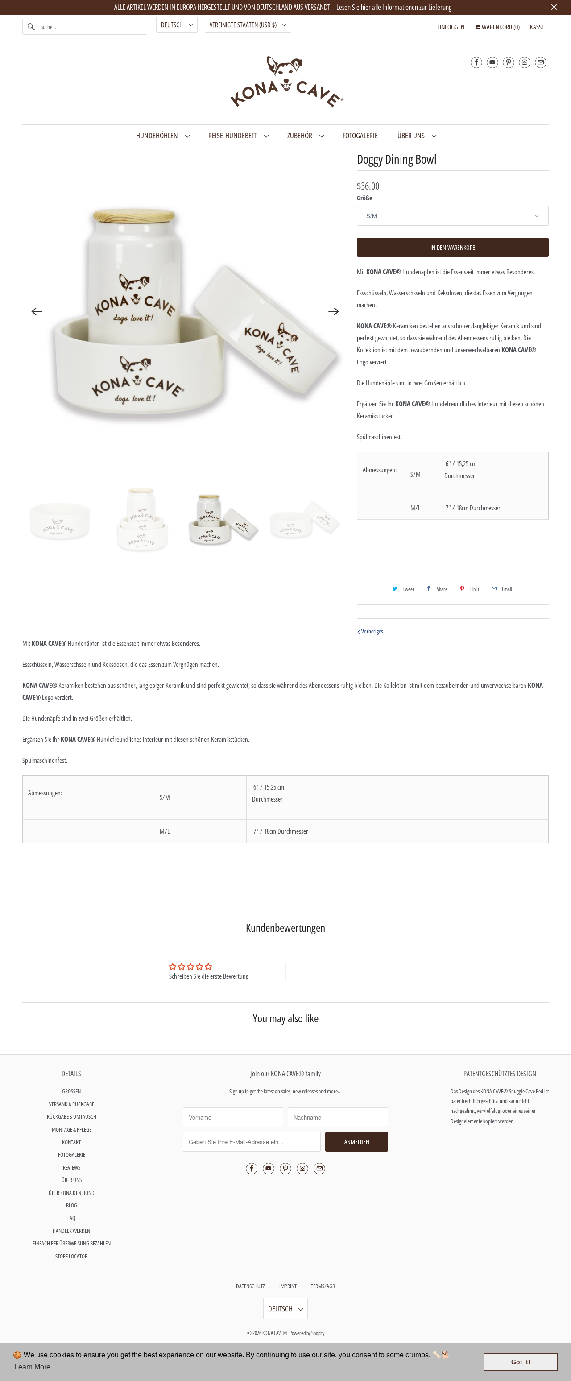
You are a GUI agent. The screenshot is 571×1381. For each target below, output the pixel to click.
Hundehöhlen (158, 135)
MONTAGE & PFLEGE (71, 1129)
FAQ (71, 1218)
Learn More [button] (32, 1367)
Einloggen (450, 26)
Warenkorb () (500, 26)
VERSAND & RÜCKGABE (71, 1104)
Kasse (537, 26)
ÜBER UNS (412, 135)
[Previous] (36, 311)
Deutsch (172, 24)
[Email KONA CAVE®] (540, 62)
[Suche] (31, 27)
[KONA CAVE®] (285, 83)
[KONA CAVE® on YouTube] (492, 62)
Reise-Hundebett (234, 135)
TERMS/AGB (323, 1286)
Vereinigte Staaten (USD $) (244, 24)
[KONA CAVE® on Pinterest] (508, 62)
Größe (364, 198)
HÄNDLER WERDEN (71, 1231)
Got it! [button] (520, 1361)
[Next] (333, 311)
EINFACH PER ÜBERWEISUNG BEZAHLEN (72, 1243)
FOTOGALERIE (71, 1154)
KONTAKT (71, 1142)
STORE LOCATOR (71, 1256)
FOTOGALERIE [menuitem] (360, 135)
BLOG (71, 1205)
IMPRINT (288, 1286)
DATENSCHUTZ (250, 1286)
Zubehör (301, 135)
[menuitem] (162, 135)
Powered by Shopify (307, 1333)
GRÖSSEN (71, 1091)
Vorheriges (371, 631)
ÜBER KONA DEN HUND (72, 1193)
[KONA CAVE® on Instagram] (524, 62)
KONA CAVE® (274, 1333)
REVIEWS (71, 1167)
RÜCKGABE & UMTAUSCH (71, 1116)
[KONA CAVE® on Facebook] (476, 62)
